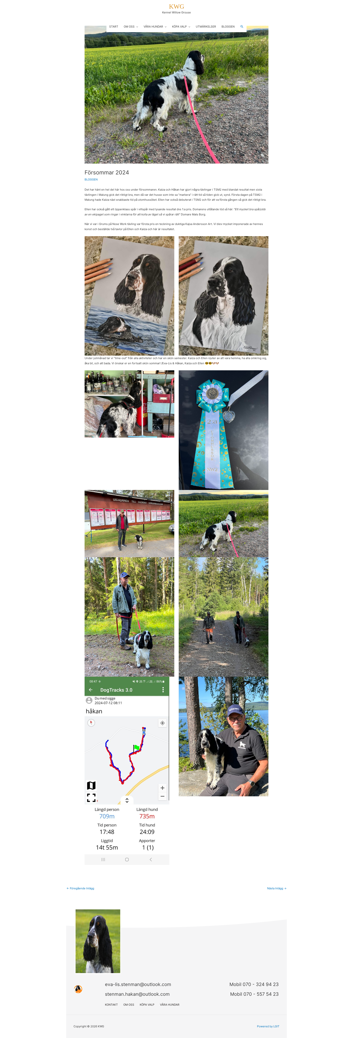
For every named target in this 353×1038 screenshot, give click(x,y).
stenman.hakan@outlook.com (137, 994)
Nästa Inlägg (276, 888)
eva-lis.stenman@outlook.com (138, 984)
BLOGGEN (91, 179)
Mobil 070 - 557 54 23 (254, 994)
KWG (176, 6)
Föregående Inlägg (80, 888)
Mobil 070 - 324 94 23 (254, 984)
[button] (242, 26)
